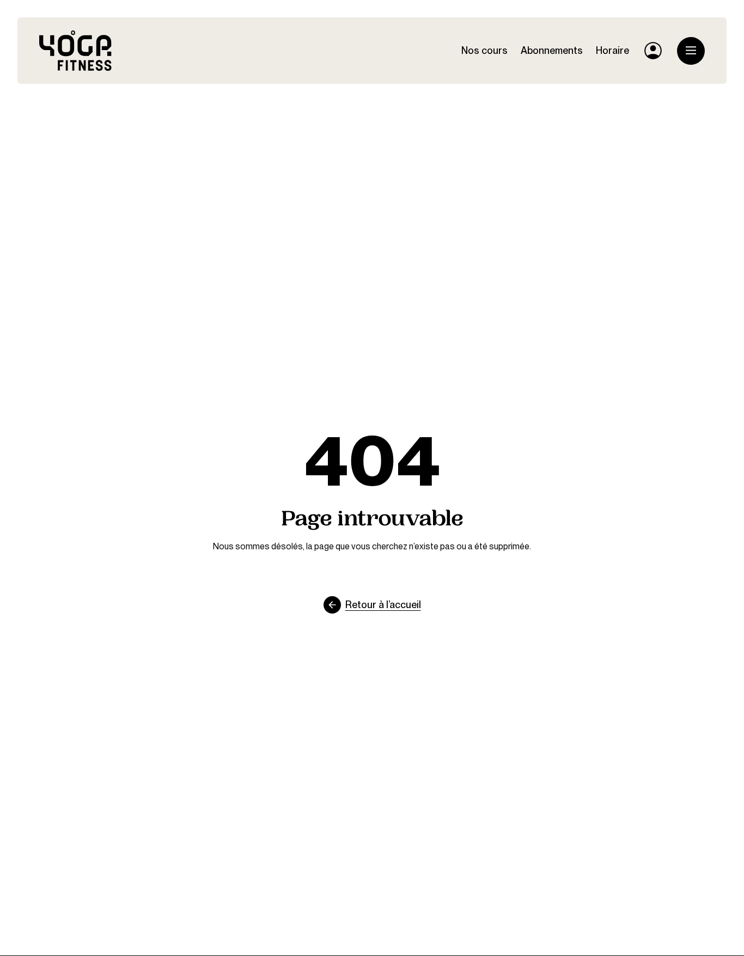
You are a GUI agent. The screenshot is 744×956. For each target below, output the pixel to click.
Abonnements (552, 50)
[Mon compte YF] (653, 51)
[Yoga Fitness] (75, 50)
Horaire (612, 50)
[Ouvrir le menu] (691, 51)
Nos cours (484, 50)
